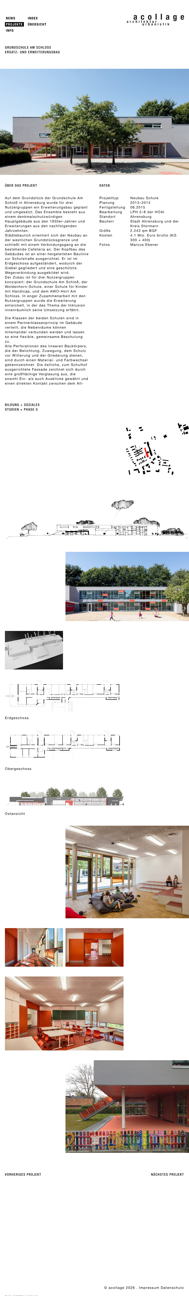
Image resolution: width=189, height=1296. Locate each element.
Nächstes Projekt (167, 1175)
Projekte (14, 24)
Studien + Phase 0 (21, 410)
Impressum (149, 1287)
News (11, 18)
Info (10, 30)
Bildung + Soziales (22, 405)
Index (33, 18)
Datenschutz (172, 1287)
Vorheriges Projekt (23, 1175)
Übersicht (37, 24)
